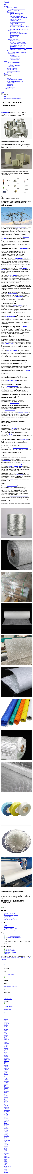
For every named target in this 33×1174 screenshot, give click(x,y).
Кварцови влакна (12, 7)
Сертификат (10, 66)
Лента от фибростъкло (16, 19)
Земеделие (10, 85)
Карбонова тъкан (15, 40)
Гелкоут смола (14, 36)
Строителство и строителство (15, 81)
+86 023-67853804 (15, 936)
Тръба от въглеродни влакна (18, 43)
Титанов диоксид (15, 56)
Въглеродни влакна (12, 39)
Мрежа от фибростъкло (16, 16)
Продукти (6, 6)
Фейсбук (12, 950)
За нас (5, 61)
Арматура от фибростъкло (17, 22)
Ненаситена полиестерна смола (18, 33)
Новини (6, 74)
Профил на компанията (13, 62)
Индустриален (11, 87)
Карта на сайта (15, 957)
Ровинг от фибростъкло (16, 13)
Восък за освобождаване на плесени (17, 52)
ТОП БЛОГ (24, 957)
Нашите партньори (12, 69)
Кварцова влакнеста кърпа (17, 9)
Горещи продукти (5, 957)
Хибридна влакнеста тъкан (17, 45)
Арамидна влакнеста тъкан (14, 51)
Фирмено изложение (12, 68)
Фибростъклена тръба (16, 25)
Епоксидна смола (15, 32)
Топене (9, 78)
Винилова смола (14, 35)
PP (11, 38)
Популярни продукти (13, 10)
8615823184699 (8, 999)
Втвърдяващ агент (15, 58)
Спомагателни (11, 53)
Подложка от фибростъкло (17, 14)
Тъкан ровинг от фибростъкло (18, 17)
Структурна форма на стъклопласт (19, 29)
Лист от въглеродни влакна (17, 42)
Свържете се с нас (9, 88)
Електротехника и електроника (15, 76)
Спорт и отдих (11, 82)
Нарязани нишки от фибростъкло (19, 26)
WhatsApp (13, 952)
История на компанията (13, 65)
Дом (5, 4)
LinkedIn (12, 949)
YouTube (12, 953)
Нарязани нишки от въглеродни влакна (21, 48)
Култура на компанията (13, 63)
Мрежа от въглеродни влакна (18, 49)
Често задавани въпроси (13, 89)
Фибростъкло (10, 12)
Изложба (9, 72)
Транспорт (10, 84)
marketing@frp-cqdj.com (14, 937)
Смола (9, 30)
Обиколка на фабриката (13, 71)
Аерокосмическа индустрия (14, 79)
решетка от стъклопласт (16, 27)
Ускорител (13, 55)
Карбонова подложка (16, 46)
